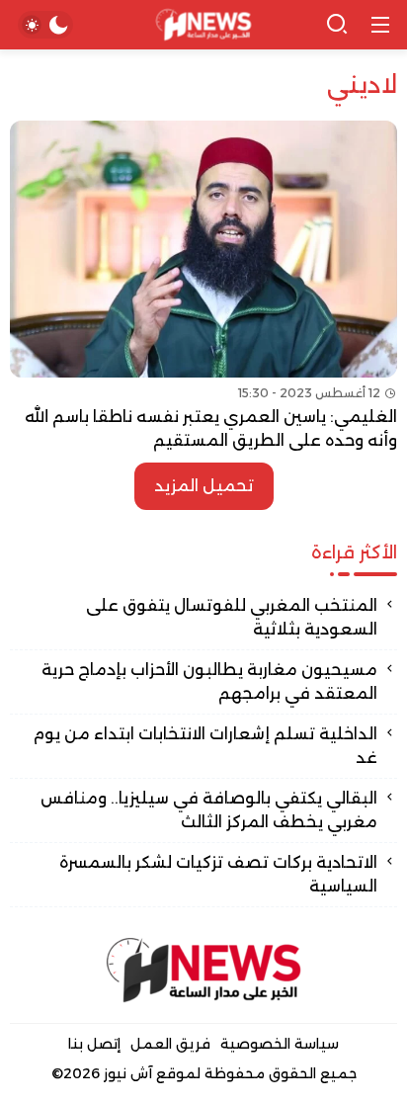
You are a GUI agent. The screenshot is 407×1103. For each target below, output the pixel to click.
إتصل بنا (94, 1044)
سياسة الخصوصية (279, 1044)
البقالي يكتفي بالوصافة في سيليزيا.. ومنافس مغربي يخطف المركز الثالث (209, 810)
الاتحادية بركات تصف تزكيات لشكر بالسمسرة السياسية (218, 874)
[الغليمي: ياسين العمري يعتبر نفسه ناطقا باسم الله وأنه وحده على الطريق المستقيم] (203, 287)
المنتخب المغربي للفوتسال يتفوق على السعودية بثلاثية (231, 617)
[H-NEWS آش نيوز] (204, 25)
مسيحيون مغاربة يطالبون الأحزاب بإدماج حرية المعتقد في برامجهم (209, 681)
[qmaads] (203, 970)
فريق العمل (170, 1044)
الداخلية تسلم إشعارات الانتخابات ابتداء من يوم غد (205, 745)
